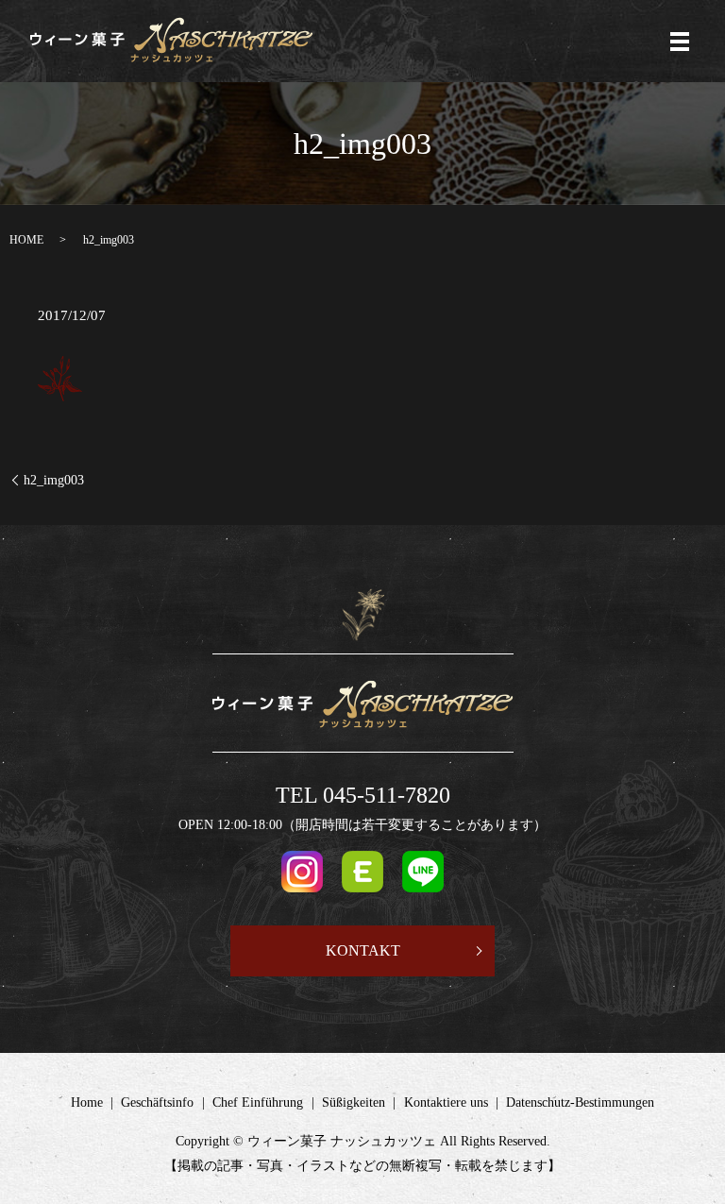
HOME (26, 239)
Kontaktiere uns (446, 1102)
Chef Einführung (257, 1102)
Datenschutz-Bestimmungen (580, 1102)
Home (87, 1102)
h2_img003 (54, 480)
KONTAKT (363, 950)
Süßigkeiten (353, 1102)
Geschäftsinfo (157, 1102)
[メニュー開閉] (679, 41)
